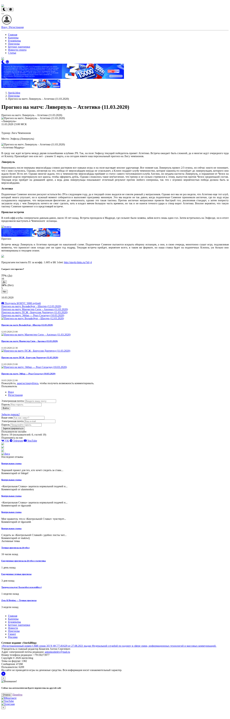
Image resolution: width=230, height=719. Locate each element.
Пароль (5, 404)
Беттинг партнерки (19, 46)
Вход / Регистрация (12, 27)
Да (4, 282)
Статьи (12, 52)
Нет (4, 291)
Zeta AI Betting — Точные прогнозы (19, 600)
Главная (12, 34)
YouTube (32, 440)
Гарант (12, 634)
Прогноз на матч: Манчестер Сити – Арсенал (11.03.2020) (34, 309)
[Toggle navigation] (2, 13)
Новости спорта (17, 49)
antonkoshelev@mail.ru (57, 651)
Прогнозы (14, 43)
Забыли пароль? (10, 414)
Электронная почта (12, 421)
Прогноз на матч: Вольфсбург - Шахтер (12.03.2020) (31, 306)
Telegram (17, 440)
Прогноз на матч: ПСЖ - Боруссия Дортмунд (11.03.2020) (34, 312)
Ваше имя (7, 417)
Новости (13, 628)
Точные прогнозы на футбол (15, 547)
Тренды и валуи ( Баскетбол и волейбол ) (21, 587)
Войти (6, 408)
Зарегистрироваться (13, 428)
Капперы (13, 37)
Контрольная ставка (11, 463)
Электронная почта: (13, 401)
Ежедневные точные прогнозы (16, 574)
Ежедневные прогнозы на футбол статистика (23, 561)
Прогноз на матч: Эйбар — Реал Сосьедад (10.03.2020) (32, 315)
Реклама (13, 637)
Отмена (6, 695)
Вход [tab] (11, 392)
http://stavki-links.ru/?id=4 (78, 262)
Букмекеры (14, 40)
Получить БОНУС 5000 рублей (22, 303)
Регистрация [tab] (15, 395)
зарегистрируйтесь (27, 383)
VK (6, 440)
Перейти (17, 694)
